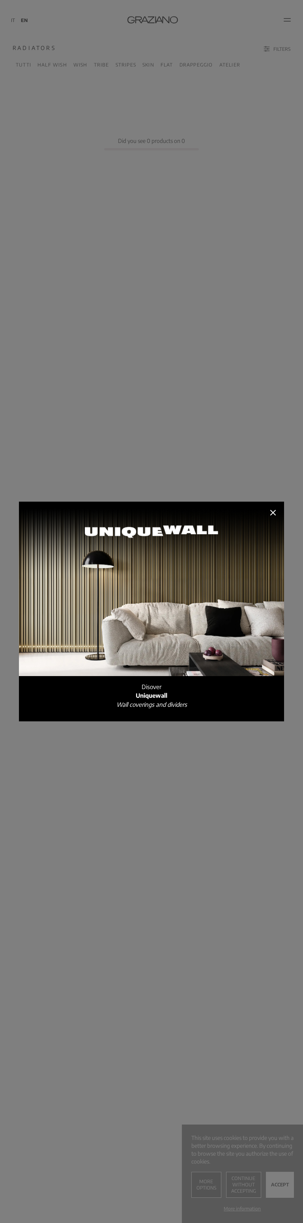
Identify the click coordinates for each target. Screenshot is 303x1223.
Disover (151, 695)
